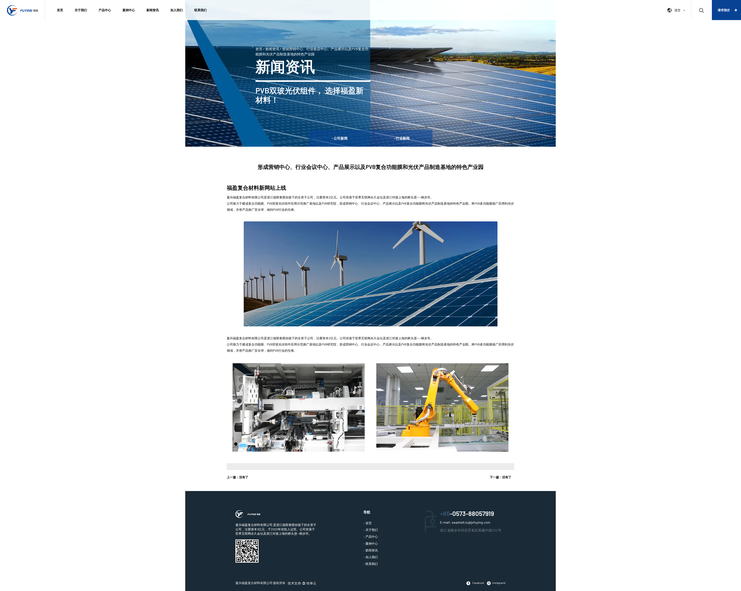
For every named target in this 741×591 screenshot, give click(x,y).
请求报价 (724, 10)
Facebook (478, 582)
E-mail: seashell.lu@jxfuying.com (465, 522)
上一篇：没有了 (237, 477)
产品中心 (105, 10)
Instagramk (499, 582)
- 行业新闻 (402, 138)
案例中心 (129, 10)
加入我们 (176, 10)
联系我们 (200, 10)
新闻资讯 (152, 10)
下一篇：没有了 (500, 477)
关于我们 (81, 10)
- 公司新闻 (340, 138)
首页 (60, 10)
